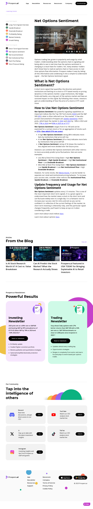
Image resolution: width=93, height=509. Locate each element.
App (28, 477)
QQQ (74, 114)
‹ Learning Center (11, 11)
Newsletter (31, 480)
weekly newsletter (71, 119)
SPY (39, 116)
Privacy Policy (48, 486)
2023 (69, 121)
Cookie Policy (48, 489)
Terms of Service (49, 483)
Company (46, 480)
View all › (84, 242)
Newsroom (47, 477)
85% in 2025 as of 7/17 (60, 123)
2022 (61, 121)
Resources (31, 483)
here (61, 214)
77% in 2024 (43, 123)
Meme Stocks (64, 173)
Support (30, 486)
